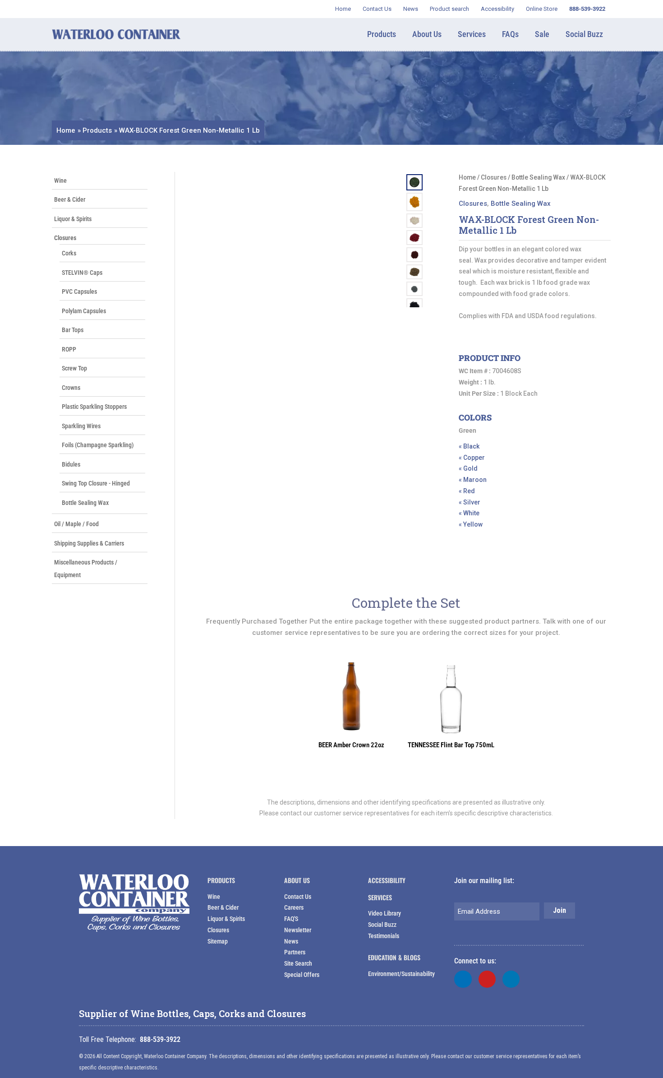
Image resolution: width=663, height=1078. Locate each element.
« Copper (472, 457)
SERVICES (380, 897)
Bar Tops (72, 329)
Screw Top (74, 368)
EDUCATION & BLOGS (394, 957)
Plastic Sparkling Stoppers (94, 406)
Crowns (71, 387)
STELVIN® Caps (82, 272)
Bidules (71, 464)
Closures (65, 237)
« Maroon (473, 479)
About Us (297, 880)
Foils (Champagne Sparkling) (98, 445)
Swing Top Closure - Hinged (96, 483)
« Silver (469, 502)
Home (467, 177)
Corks (69, 253)
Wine (60, 180)
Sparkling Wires (81, 426)
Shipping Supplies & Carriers (89, 543)
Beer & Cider (69, 199)
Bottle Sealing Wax (85, 502)
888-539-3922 (160, 1039)
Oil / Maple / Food (76, 523)
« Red (467, 491)
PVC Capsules (79, 291)
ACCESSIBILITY (386, 880)
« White (469, 513)
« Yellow (471, 524)
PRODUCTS (221, 880)
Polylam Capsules (84, 311)
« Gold (468, 468)
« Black (469, 446)
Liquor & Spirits (73, 218)
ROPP (69, 349)
